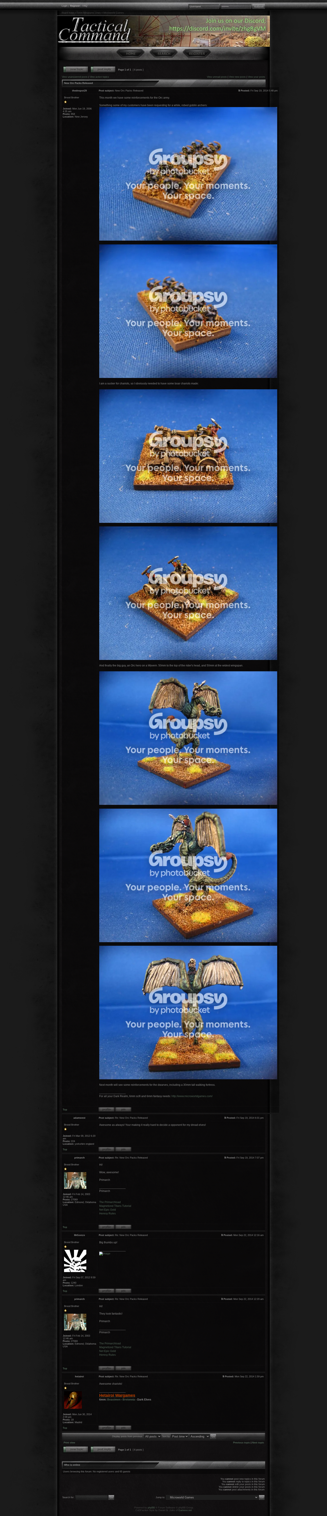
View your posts (256, 76)
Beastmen (113, 1399)
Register (75, 5)
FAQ (85, 5)
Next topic (258, 1442)
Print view (69, 1442)
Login (64, 5)
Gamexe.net (185, 1510)
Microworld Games (113, 12)
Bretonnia (129, 1399)
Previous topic (241, 1442)
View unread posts (217, 76)
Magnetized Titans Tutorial (115, 1206)
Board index (68, 12)
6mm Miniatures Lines (89, 12)
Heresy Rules (107, 1213)
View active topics (99, 76)
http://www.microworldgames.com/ (192, 1096)
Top (65, 1109)
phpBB (151, 1507)
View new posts (237, 76)
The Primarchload (110, 1202)
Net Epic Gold (107, 1209)
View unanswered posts (75, 76)
